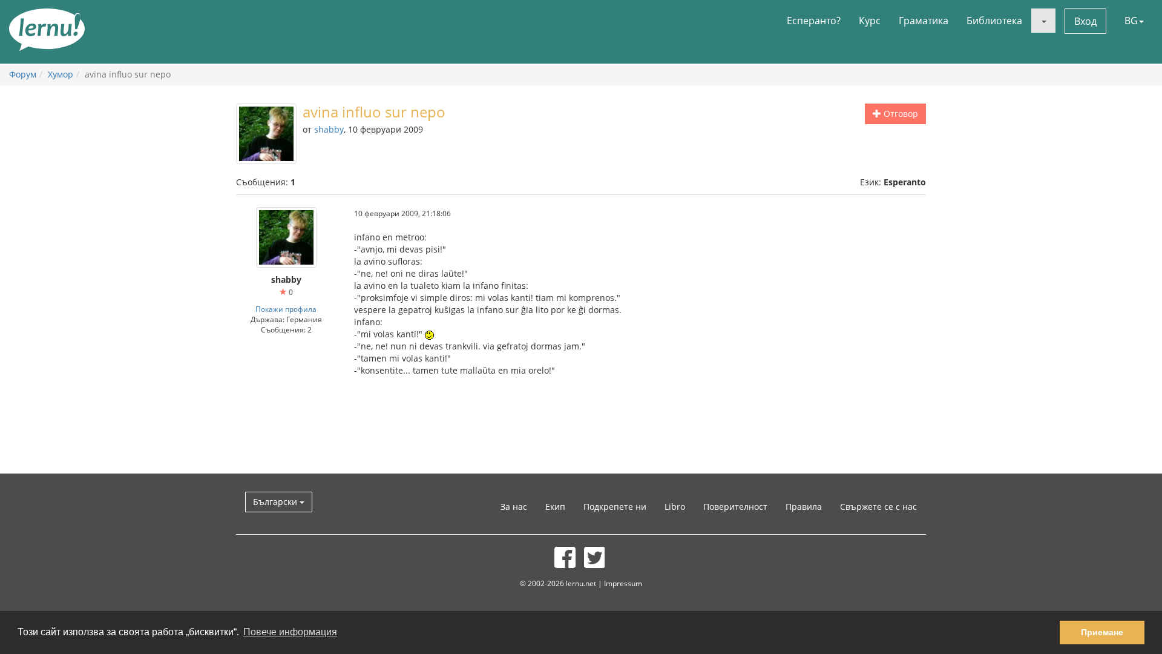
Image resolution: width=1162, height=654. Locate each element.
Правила (804, 506)
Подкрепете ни (614, 506)
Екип (555, 506)
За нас (514, 506)
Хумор (60, 74)
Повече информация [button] (290, 632)
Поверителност (735, 506)
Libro (675, 506)
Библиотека (994, 20)
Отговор (899, 113)
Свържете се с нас (878, 506)
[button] (1043, 20)
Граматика (923, 20)
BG (1131, 20)
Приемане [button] (1102, 632)
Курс (870, 20)
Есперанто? (814, 20)
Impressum (623, 583)
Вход (1085, 21)
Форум (22, 74)
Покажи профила (286, 309)
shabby (329, 129)
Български (276, 501)
